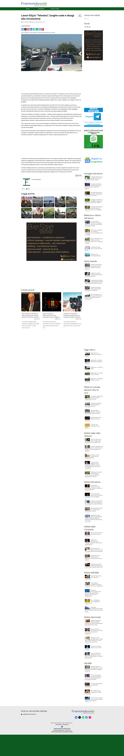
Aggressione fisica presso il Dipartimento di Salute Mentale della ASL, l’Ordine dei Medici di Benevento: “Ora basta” (93, 518)
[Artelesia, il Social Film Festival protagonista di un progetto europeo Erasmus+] (72, 301)
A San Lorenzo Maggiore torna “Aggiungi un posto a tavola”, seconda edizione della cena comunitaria (92, 465)
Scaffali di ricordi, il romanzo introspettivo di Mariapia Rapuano (93, 274)
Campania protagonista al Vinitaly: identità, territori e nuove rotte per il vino (94, 609)
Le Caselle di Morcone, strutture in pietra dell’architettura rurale (94, 398)
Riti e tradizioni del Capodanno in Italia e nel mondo (93, 692)
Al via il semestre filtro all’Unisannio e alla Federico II (93, 534)
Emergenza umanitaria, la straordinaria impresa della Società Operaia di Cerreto (94, 282)
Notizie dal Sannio (38, 22)
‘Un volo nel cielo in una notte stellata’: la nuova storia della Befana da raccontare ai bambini (93, 677)
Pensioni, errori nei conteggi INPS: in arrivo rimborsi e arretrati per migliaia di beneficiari (94, 669)
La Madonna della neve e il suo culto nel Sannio (93, 248)
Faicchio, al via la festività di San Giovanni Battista (92, 456)
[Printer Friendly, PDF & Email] (78, 175)
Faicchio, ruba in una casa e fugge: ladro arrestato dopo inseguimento (93, 441)
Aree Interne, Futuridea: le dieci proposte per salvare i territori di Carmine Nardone (93, 487)
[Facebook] (23, 189)
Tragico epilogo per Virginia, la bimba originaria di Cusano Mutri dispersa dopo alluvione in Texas (94, 623)
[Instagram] (29, 189)
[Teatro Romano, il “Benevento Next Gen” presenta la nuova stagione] (51, 301)
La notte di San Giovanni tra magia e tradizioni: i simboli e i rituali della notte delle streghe (93, 223)
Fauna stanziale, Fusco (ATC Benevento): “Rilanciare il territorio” (94, 509)
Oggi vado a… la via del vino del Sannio (97, 373)
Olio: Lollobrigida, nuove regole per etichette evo (92, 601)
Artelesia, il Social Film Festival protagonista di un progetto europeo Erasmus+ (94, 502)
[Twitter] (25, 189)
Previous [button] (22, 313)
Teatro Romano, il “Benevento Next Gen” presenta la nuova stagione (94, 495)
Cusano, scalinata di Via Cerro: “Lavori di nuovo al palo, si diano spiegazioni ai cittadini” (94, 448)
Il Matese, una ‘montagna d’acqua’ (96, 255)
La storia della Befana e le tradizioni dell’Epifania (93, 685)
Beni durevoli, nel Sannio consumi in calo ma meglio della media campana (94, 550)
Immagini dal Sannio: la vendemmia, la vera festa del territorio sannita (94, 178)
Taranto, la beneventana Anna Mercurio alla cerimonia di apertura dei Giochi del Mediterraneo (93, 593)
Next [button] (80, 313)
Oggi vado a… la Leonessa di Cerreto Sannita (93, 354)
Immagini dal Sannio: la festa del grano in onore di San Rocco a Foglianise (94, 208)
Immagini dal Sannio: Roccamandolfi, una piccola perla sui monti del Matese (93, 186)
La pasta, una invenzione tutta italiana (92, 426)
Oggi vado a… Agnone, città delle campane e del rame (93, 361)
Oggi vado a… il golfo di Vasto (97, 368)
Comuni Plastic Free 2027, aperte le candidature (93, 577)
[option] (30, 312)
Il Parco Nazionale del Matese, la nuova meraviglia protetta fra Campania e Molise (94, 241)
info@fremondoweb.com (29, 714)
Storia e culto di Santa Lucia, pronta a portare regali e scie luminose (94, 699)
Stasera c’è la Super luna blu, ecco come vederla (93, 647)
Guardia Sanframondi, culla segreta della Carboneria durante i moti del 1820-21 (93, 267)
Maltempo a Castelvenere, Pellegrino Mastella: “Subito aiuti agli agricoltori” (93, 542)
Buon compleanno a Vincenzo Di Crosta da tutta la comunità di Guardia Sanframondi (93, 297)
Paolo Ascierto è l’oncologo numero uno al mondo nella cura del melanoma (94, 631)
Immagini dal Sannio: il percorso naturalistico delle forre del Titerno (93, 194)
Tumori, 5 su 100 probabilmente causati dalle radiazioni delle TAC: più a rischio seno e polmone (94, 640)
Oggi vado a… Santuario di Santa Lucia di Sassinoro (94, 380)
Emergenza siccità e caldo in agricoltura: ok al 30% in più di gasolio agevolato (93, 565)
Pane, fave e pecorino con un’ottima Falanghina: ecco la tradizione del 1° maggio (94, 232)
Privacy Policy (59, 724)
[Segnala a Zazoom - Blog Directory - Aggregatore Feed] (62, 726)
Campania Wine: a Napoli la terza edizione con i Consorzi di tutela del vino (93, 558)
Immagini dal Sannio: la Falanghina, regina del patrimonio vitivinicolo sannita (94, 201)
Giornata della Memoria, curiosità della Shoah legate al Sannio (92, 412)
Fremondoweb (25, 22)
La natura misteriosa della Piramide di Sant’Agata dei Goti (93, 405)
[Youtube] (27, 189)
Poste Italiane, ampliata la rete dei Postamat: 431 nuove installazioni (94, 584)
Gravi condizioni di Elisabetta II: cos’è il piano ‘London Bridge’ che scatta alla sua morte (93, 655)
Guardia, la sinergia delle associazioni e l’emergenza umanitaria (93, 289)
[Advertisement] (51, 82)
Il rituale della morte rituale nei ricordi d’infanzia (93, 419)
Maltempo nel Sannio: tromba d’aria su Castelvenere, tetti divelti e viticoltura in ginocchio (93, 474)
